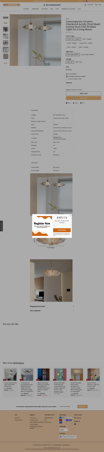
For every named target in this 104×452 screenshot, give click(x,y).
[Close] (70, 215)
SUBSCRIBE (62, 230)
